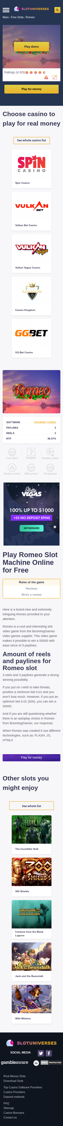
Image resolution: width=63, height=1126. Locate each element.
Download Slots (13, 1080)
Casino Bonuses (14, 1112)
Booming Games (45, 422)
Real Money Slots (15, 1076)
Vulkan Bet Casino (26, 225)
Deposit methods (14, 1096)
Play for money (31, 89)
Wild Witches (23, 1018)
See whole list (31, 806)
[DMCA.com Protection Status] (50, 1063)
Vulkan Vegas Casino (27, 267)
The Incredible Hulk (26, 849)
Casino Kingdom (25, 310)
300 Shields (22, 891)
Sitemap (9, 1108)
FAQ (6, 1103)
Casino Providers (14, 1092)
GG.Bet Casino (24, 352)
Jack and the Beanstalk (29, 976)
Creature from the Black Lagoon (29, 933)
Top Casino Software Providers (23, 1087)
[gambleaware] (14, 1063)
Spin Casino (22, 182)
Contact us (10, 1117)
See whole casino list (31, 140)
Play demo (31, 47)
